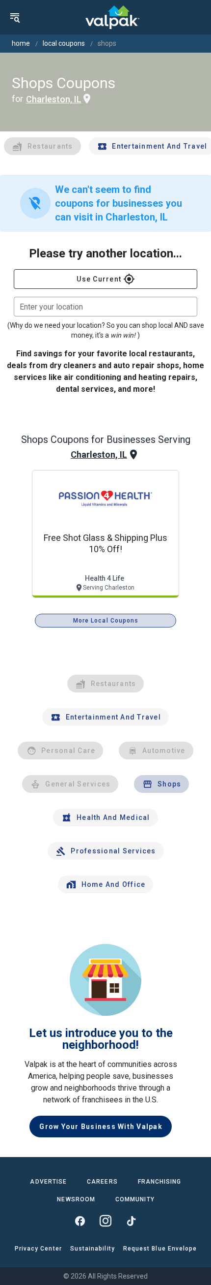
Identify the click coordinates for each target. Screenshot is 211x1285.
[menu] (15, 17)
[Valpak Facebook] (80, 1221)
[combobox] (105, 306)
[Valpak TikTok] (131, 1221)
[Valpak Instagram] (105, 1221)
